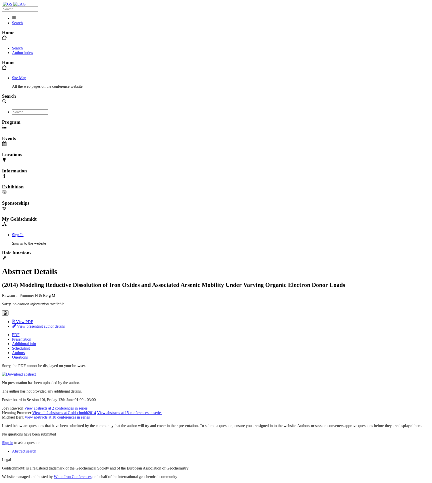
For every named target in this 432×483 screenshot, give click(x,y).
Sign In (18, 235)
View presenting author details (40, 326)
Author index (22, 52)
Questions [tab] (20, 357)
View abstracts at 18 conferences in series (57, 417)
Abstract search (24, 451)
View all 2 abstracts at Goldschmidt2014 (64, 413)
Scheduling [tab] (21, 348)
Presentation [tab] (21, 339)
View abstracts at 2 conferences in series (56, 408)
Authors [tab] (18, 353)
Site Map (19, 78)
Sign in (7, 443)
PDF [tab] (16, 335)
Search (17, 23)
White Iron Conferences (73, 477)
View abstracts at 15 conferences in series (129, 413)
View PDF (24, 322)
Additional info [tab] (24, 344)
